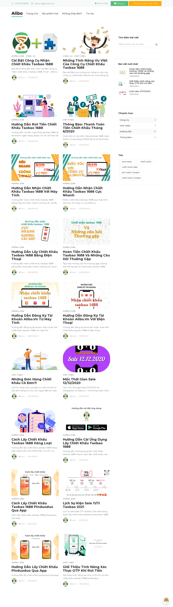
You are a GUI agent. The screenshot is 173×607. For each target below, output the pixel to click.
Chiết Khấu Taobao (131, 178)
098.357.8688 (21, 3)
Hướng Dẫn (17, 56)
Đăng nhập (102, 3)
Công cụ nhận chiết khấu (145, 3)
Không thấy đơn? (72, 13)
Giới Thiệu (80, 56)
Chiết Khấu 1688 (129, 167)
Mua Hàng (127, 162)
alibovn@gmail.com (44, 3)
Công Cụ (31, 56)
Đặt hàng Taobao (131, 173)
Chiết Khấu (145, 162)
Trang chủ (32, 13)
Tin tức (90, 13)
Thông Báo (69, 499)
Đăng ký (120, 3)
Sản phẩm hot (50, 13)
